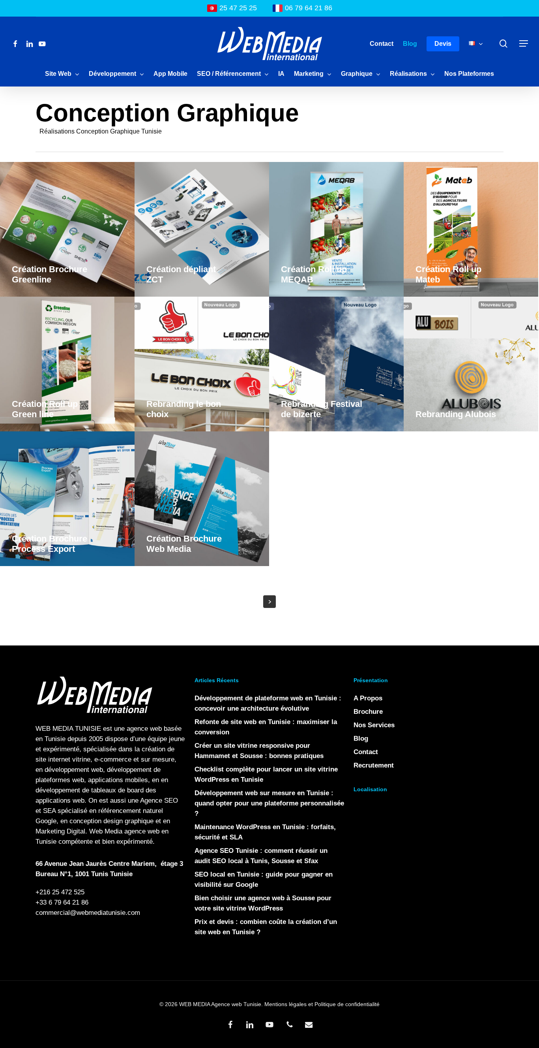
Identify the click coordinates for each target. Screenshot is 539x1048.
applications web (60, 800)
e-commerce (112, 759)
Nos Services (374, 725)
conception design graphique (111, 821)
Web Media (105, 831)
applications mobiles (118, 780)
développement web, (75, 769)
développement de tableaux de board (90, 790)
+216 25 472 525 (60, 892)
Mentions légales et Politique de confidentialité (322, 1004)
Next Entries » (269, 601)
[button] (523, 44)
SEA (49, 811)
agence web (144, 728)
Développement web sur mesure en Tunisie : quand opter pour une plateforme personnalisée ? (269, 803)
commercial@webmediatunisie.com (88, 912)
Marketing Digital (60, 831)
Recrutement (374, 765)
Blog (361, 738)
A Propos (368, 698)
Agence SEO (159, 800)
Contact (366, 752)
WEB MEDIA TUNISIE (68, 728)
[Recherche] (503, 44)
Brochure (368, 711)
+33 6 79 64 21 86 (62, 902)
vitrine (81, 759)
